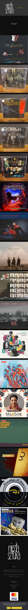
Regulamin (14, 587)
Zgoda (8, 608)
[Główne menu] (24, 8)
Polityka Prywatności (14, 585)
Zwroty (14, 588)
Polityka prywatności (16, 608)
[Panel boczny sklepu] (19, 8)
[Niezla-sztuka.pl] (9, 8)
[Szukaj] (21, 8)
